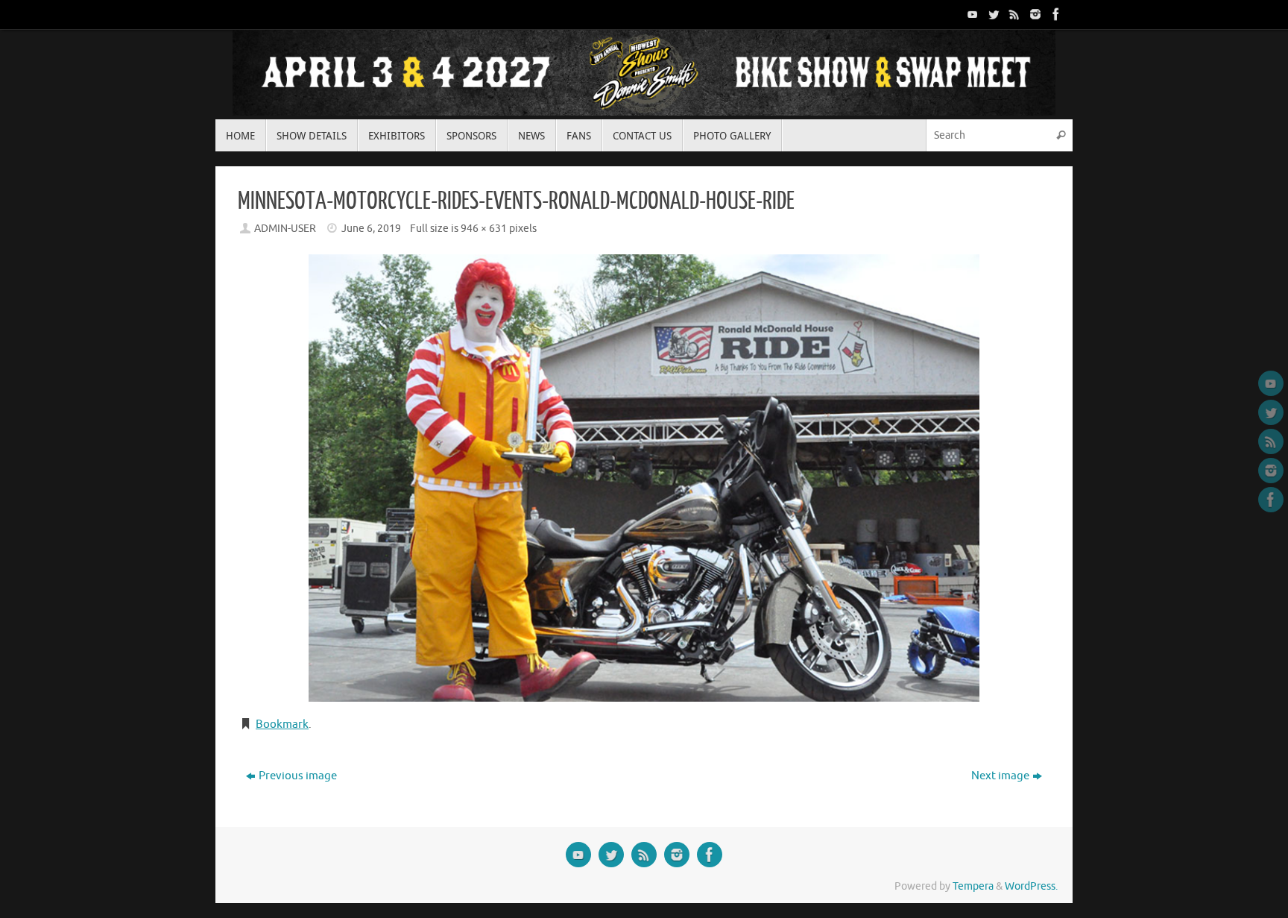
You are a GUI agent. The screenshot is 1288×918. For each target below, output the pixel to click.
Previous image (298, 776)
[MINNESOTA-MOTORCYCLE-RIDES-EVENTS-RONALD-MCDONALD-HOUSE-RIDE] (644, 478)
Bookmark (282, 724)
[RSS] (1013, 14)
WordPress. (1031, 886)
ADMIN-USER (285, 228)
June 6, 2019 (371, 228)
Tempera (973, 886)
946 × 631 (484, 228)
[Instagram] (1033, 14)
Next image (1000, 776)
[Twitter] (992, 14)
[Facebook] (1054, 14)
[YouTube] (971, 14)
